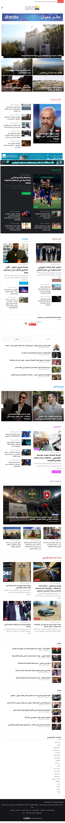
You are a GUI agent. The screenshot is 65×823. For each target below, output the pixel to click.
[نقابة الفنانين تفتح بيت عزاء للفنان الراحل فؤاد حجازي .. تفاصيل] (56, 698)
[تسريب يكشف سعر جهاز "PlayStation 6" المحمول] (26, 434)
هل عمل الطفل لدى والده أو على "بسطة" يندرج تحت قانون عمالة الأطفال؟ (52, 544)
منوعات (58, 789)
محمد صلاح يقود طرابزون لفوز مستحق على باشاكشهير (42, 215)
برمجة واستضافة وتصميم (36, 818)
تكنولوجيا (58, 760)
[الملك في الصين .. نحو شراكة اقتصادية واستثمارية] (56, 665)
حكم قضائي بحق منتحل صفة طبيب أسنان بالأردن (17, 88)
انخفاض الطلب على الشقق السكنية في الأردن (51, 88)
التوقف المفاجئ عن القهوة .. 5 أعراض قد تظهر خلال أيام (12, 145)
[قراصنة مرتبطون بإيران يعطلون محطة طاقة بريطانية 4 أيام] (26, 442)
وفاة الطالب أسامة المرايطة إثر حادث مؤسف (36, 353)
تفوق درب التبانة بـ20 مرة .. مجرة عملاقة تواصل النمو (11, 291)
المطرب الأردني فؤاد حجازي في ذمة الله (38, 717)
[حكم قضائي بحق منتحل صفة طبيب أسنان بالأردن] (16, 83)
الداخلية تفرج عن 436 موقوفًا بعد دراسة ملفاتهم (18, 71)
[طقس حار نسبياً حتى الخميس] (48, 66)
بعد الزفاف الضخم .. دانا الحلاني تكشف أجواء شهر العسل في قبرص (48, 417)
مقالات (58, 784)
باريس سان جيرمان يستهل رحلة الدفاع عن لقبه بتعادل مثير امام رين (42, 227)
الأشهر (17, 339)
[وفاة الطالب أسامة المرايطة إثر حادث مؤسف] (56, 355)
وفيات (58, 791)
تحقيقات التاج (57, 755)
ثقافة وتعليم (57, 758)
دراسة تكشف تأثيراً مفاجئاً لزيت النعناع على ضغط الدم (33, 367)
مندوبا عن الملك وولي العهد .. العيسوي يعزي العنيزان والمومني (29, 724)
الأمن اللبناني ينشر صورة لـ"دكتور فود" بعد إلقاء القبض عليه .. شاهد (28, 345)
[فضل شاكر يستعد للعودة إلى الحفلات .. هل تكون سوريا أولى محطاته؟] (16, 406)
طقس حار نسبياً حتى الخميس (51, 72)
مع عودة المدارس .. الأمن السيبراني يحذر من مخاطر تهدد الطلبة (12, 454)
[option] (32, 58)
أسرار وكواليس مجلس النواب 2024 (34, 812)
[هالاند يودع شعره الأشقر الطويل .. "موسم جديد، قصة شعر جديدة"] (26, 226)
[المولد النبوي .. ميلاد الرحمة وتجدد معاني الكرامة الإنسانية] (56, 658)
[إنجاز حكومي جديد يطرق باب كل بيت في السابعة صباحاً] (26, 125)
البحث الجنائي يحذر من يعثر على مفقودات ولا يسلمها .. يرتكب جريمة (47, 625)
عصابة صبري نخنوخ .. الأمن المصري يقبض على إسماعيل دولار (16, 269)
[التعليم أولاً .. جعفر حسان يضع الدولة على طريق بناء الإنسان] (56, 651)
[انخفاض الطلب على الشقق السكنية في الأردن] (48, 83)
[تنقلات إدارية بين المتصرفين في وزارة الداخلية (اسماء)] (32, 41)
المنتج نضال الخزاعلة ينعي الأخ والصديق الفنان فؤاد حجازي (32, 710)
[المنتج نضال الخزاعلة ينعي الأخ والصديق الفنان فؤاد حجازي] (56, 712)
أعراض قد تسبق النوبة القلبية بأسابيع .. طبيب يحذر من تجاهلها (30, 360)
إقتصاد (58, 745)
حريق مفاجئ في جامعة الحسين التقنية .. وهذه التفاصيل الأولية (13, 544)
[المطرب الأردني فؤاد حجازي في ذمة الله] (56, 719)
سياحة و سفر (56, 768)
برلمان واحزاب (56, 750)
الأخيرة (48, 339)
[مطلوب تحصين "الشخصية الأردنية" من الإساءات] (26, 117)
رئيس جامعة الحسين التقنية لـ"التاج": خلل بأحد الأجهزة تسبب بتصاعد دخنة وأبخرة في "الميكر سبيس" (32, 545)
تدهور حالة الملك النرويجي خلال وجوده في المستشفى (48, 268)
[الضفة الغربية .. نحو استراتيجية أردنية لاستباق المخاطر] (56, 680)
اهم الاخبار (57, 752)
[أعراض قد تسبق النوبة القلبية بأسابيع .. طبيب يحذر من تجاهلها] (56, 362)
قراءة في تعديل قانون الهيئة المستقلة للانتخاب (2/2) (33, 670)
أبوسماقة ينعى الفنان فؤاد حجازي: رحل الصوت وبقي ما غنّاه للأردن (29, 703)
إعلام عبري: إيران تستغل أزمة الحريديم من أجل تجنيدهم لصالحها (44, 302)
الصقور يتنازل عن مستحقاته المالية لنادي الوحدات (17, 625)
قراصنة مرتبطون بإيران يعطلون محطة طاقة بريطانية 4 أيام (13, 444)
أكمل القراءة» (56, 280)
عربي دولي (57, 773)
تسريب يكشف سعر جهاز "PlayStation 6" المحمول (12, 435)
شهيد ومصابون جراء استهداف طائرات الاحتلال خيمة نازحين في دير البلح (12, 135)
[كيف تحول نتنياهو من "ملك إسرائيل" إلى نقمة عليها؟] (47, 123)
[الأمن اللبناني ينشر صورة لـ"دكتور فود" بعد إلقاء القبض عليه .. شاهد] (56, 348)
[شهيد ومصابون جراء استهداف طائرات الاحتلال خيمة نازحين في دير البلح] (26, 133)
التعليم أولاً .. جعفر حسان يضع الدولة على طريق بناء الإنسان (31, 648)
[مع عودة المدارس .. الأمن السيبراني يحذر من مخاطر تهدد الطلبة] (26, 452)
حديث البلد (57, 763)
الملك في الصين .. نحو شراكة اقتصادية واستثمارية (34, 663)
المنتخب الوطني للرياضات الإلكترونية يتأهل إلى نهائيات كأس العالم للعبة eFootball (12, 216)
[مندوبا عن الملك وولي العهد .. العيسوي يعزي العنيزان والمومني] (56, 727)
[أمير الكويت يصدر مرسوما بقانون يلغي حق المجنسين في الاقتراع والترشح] (56, 287)
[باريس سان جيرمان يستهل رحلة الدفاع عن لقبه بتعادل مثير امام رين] (56, 226)
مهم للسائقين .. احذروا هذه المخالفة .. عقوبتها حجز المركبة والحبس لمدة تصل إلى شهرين (48, 588)
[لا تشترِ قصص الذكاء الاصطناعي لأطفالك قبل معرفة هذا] (26, 462)
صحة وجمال (57, 771)
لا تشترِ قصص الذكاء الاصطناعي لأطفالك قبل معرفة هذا (12, 464)
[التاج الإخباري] (32, 7)
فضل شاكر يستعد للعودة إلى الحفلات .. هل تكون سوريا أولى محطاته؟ (18, 416)
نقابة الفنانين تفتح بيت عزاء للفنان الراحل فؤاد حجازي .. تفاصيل (30, 695)
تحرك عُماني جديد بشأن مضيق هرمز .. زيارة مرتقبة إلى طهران (12, 109)
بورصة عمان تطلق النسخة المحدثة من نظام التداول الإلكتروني (18, 586)
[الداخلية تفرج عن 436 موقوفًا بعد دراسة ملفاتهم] (16, 66)
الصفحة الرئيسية (50, 810)
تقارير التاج (12, 810)
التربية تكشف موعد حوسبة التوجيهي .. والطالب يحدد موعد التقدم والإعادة (47, 457)
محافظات (57, 781)
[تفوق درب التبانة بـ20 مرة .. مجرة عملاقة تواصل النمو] (23, 290)
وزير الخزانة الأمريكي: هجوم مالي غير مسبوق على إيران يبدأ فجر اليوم (41, 1)
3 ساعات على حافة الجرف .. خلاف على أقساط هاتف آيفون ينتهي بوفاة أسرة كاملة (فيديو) (12, 303)
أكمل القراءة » (26, 193)
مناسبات (58, 786)
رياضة (58, 765)
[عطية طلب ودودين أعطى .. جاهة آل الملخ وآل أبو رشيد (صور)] (56, 377)
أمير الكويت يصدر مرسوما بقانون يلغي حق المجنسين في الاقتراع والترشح (44, 290)
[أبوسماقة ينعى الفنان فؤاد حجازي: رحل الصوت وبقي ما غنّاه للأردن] (56, 705)
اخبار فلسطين (56, 747)
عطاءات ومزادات (56, 778)
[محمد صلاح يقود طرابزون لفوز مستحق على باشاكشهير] (56, 214)
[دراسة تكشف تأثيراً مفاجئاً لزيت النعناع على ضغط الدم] (56, 369)
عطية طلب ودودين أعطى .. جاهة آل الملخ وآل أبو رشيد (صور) (31, 374)
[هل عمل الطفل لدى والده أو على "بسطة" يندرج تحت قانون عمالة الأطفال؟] (52, 533)
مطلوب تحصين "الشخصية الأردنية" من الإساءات (12, 118)
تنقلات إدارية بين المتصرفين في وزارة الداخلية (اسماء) (41, 55)
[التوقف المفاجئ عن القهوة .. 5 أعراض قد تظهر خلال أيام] (26, 143)
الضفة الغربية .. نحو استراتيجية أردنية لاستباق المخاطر (33, 677)
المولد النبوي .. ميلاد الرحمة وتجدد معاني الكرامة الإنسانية (31, 656)
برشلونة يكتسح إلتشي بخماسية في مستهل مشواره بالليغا (17, 180)
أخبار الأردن (57, 742)
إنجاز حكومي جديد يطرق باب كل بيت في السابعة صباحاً (11, 126)
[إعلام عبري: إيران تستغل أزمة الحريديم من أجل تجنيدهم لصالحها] (56, 299)
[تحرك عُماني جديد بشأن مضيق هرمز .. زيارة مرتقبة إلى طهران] (26, 107)
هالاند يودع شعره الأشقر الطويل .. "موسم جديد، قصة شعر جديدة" (12, 227)
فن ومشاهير (57, 776)
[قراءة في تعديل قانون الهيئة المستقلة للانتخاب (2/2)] (56, 673)
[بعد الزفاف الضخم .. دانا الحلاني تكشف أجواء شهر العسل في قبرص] (48, 406)
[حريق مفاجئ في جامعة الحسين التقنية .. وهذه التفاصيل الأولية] (12, 533)
